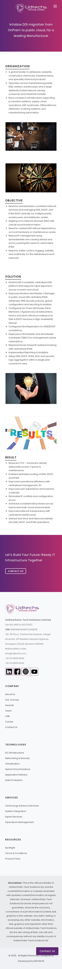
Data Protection (14, 780)
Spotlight (10, 847)
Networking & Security (17, 758)
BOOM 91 (39, 961)
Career (9, 721)
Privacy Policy (12, 858)
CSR (7, 716)
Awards (9, 705)
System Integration (15, 811)
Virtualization (12, 763)
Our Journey (12, 699)
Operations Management (19, 822)
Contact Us (15, 571)
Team (8, 710)
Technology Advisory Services (22, 805)
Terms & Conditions (16, 853)
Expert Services (13, 816)
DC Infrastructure (14, 752)
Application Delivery (16, 774)
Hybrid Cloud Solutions (17, 769)
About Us (10, 694)
